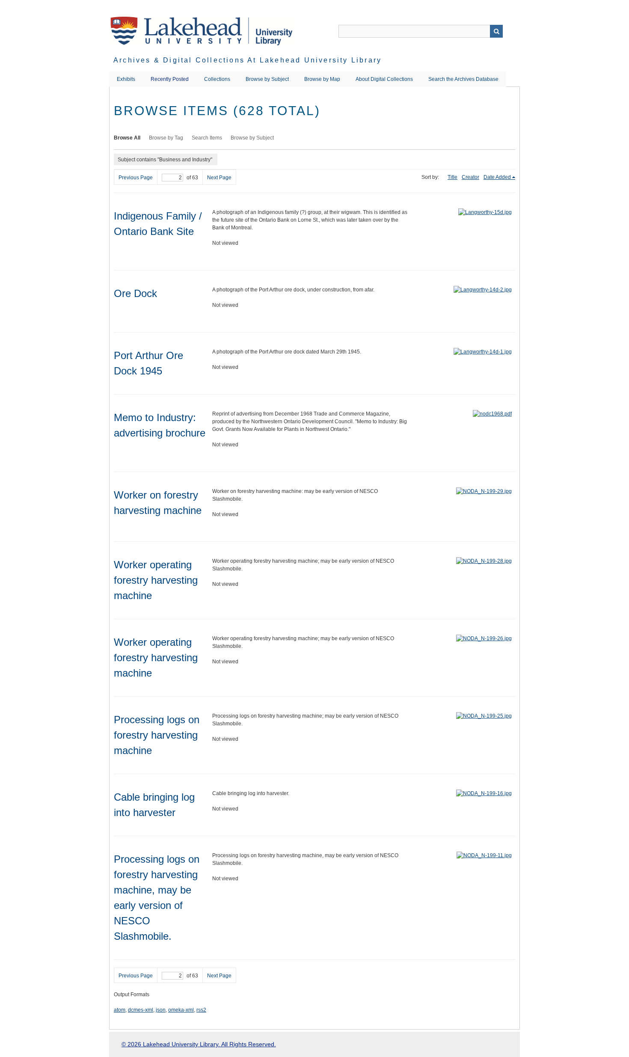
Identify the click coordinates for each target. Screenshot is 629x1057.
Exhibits (126, 79)
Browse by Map (322, 79)
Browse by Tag (166, 138)
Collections (217, 79)
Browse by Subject (267, 79)
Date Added (497, 177)
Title (452, 177)
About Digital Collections (384, 79)
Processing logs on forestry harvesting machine (156, 735)
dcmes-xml (140, 1010)
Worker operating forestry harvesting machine (156, 580)
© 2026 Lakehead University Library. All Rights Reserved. (199, 1044)
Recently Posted (170, 79)
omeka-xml (181, 1010)
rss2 (201, 1010)
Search (496, 31)
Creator (470, 177)
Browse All (127, 138)
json (161, 1010)
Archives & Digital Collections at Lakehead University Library (247, 60)
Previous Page (136, 178)
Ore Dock (135, 293)
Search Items (207, 138)
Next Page (219, 178)
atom (119, 1010)
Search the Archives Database (463, 79)
